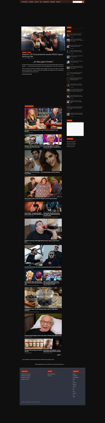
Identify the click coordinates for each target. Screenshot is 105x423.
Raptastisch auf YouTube (71, 144)
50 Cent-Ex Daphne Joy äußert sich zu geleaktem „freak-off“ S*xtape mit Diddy (76, 96)
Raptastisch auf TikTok (70, 146)
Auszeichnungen (75, 377)
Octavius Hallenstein (31, 58)
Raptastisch (24, 1)
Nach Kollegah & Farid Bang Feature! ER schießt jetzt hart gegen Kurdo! (37, 359)
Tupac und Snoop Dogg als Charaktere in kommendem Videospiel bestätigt (76, 73)
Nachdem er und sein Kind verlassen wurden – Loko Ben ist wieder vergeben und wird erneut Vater (76, 40)
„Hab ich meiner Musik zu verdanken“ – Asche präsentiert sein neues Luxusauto (76, 84)
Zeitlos (74, 396)
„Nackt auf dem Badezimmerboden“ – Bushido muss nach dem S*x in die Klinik (76, 51)
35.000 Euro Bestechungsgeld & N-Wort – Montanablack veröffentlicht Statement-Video (76, 107)
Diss (41, 1)
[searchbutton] (83, 2)
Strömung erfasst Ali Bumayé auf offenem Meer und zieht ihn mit (76, 56)
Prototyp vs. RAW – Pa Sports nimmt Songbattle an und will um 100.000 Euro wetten (76, 101)
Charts (74, 379)
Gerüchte (58, 1)
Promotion (74, 393)
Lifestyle (37, 1)
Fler (26, 66)
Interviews (52, 1)
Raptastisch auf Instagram (71, 143)
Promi (74, 391)
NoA (73, 389)
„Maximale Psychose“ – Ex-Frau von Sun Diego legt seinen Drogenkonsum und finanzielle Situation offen (76, 78)
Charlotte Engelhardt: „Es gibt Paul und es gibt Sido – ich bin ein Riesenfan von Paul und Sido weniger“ (76, 67)
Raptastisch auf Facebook (71, 141)
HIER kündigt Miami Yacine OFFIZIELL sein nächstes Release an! (50, 364)
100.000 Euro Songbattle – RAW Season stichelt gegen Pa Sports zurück (76, 46)
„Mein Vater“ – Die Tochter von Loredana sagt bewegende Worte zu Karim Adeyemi (76, 114)
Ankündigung (46, 1)
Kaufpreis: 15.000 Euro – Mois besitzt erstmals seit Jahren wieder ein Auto (75, 34)
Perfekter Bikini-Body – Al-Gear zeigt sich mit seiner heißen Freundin (76, 62)
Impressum (49, 375)
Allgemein (31, 1)
